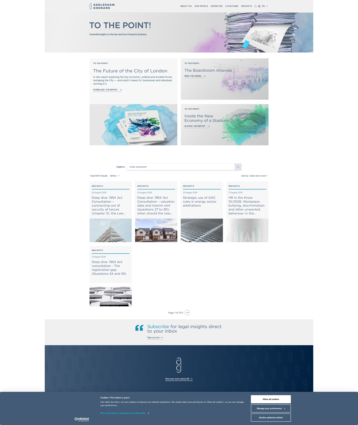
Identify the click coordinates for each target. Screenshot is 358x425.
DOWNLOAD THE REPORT (106, 90)
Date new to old (257, 175)
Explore (121, 166)
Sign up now (154, 337)
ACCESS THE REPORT (195, 126)
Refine (113, 175)
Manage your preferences (269, 408)
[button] (186, 6)
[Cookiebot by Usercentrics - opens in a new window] (82, 419)
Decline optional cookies (271, 417)
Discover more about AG (177, 379)
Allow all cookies (271, 399)
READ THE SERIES (193, 76)
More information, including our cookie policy (123, 413)
